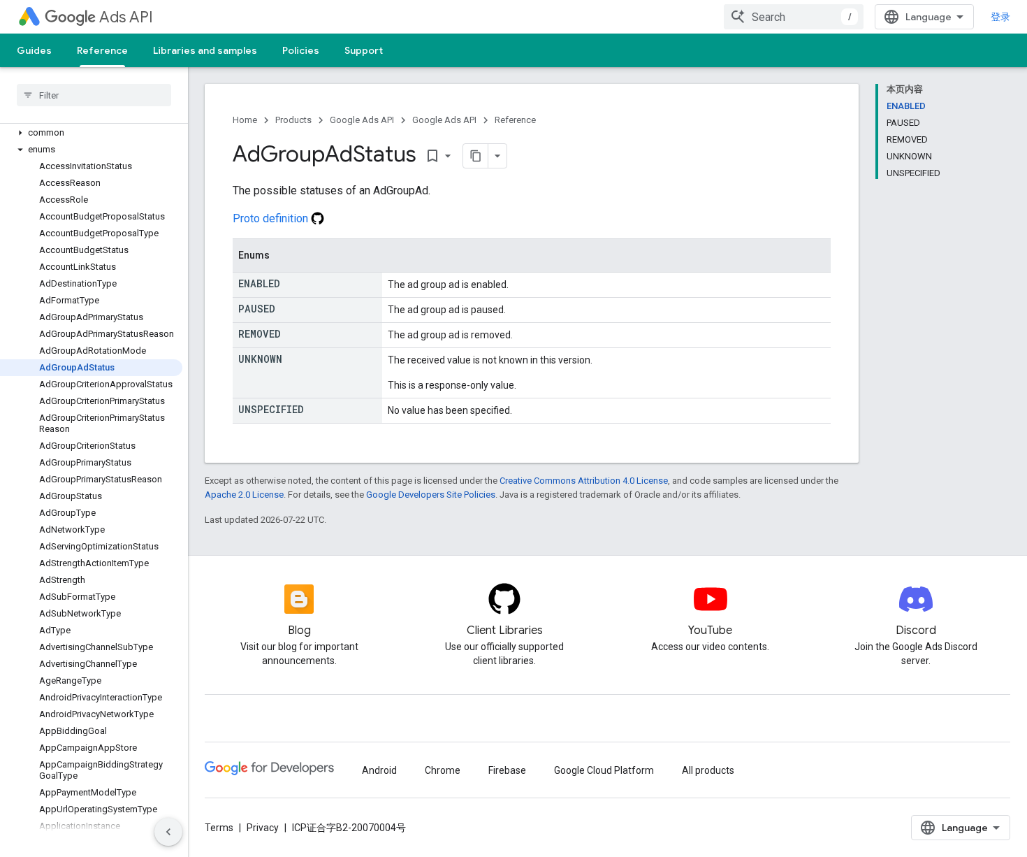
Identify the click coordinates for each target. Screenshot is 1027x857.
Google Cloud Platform (604, 770)
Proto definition (272, 218)
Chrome (442, 770)
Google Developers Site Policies (430, 494)
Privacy (263, 827)
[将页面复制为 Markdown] (475, 156)
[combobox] (794, 16)
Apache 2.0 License (244, 494)
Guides (34, 50)
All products (708, 770)
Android (379, 770)
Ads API (126, 17)
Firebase (507, 770)
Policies (300, 50)
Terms (219, 827)
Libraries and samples (205, 50)
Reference (102, 50)
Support (363, 50)
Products (293, 120)
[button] (91, 132)
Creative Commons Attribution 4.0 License (584, 480)
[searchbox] (94, 95)
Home (245, 120)
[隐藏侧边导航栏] (168, 832)
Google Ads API (362, 120)
